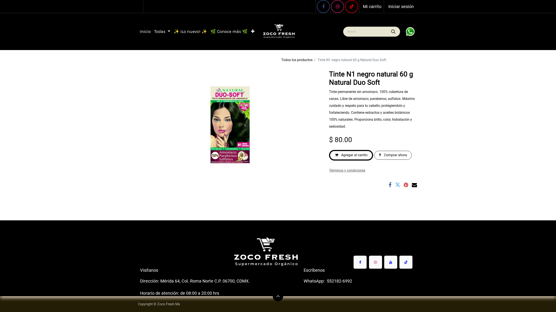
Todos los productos (297, 60)
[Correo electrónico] (414, 184)
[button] (278, 296)
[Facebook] (323, 6)
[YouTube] (351, 6)
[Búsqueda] (393, 32)
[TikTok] (405, 262)
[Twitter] (397, 184)
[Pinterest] (406, 184)
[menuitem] (145, 32)
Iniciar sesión (401, 6)
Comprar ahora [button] (395, 155)
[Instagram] (337, 6)
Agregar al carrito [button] (353, 155)
